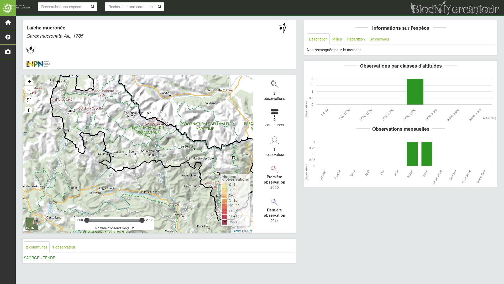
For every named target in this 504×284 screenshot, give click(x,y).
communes (37, 247)
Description (318, 39)
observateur (63, 247)
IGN (249, 231)
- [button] (29, 89)
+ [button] (29, 81)
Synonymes (379, 39)
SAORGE (31, 257)
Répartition (356, 39)
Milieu (337, 39)
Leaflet (237, 231)
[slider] (87, 220)
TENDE (49, 257)
